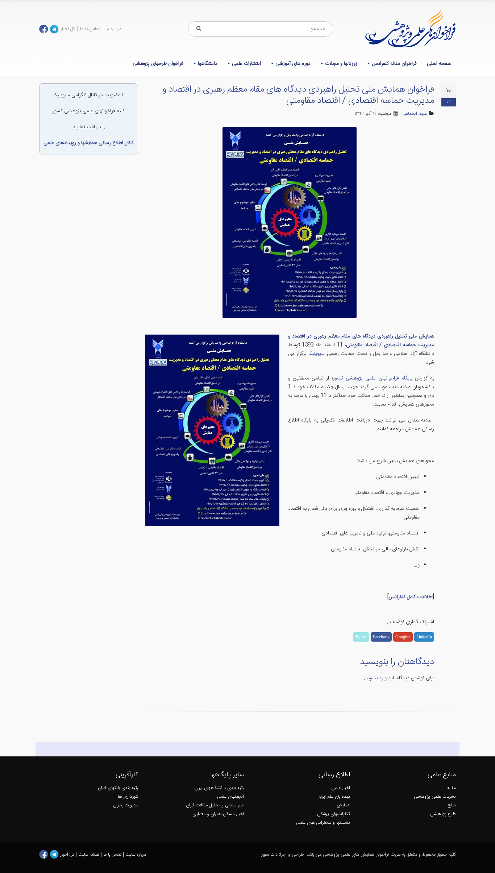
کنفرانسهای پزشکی (333, 814)
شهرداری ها (128, 797)
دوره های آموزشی (293, 63)
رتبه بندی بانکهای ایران (118, 788)
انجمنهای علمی (230, 797)
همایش (343, 805)
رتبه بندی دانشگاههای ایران (219, 788)
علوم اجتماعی (414, 114)
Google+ (403, 636)
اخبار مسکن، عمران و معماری (218, 814)
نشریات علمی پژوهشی (435, 797)
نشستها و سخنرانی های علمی (323, 823)
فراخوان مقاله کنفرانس (394, 63)
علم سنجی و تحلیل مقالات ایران (215, 805)
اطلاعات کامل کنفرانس (410, 597)
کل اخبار (67, 29)
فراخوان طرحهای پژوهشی (158, 63)
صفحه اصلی (439, 63)
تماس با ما (90, 29)
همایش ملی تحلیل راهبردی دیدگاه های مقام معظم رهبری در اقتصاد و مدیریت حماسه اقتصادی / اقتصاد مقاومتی (361, 340)
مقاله (451, 788)
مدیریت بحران (125, 805)
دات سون (269, 855)
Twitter (361, 636)
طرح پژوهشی (443, 814)
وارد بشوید (376, 678)
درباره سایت (135, 855)
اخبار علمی (340, 788)
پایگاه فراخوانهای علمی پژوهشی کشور (372, 378)
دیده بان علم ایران (333, 797)
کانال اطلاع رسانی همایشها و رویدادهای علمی (88, 143)
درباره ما (113, 29)
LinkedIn (424, 636)
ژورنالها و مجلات (341, 63)
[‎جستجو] (197, 29)
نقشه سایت (89, 855)
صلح (452, 805)
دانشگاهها (207, 63)
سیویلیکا (315, 353)
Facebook (381, 636)
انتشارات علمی (246, 63)
